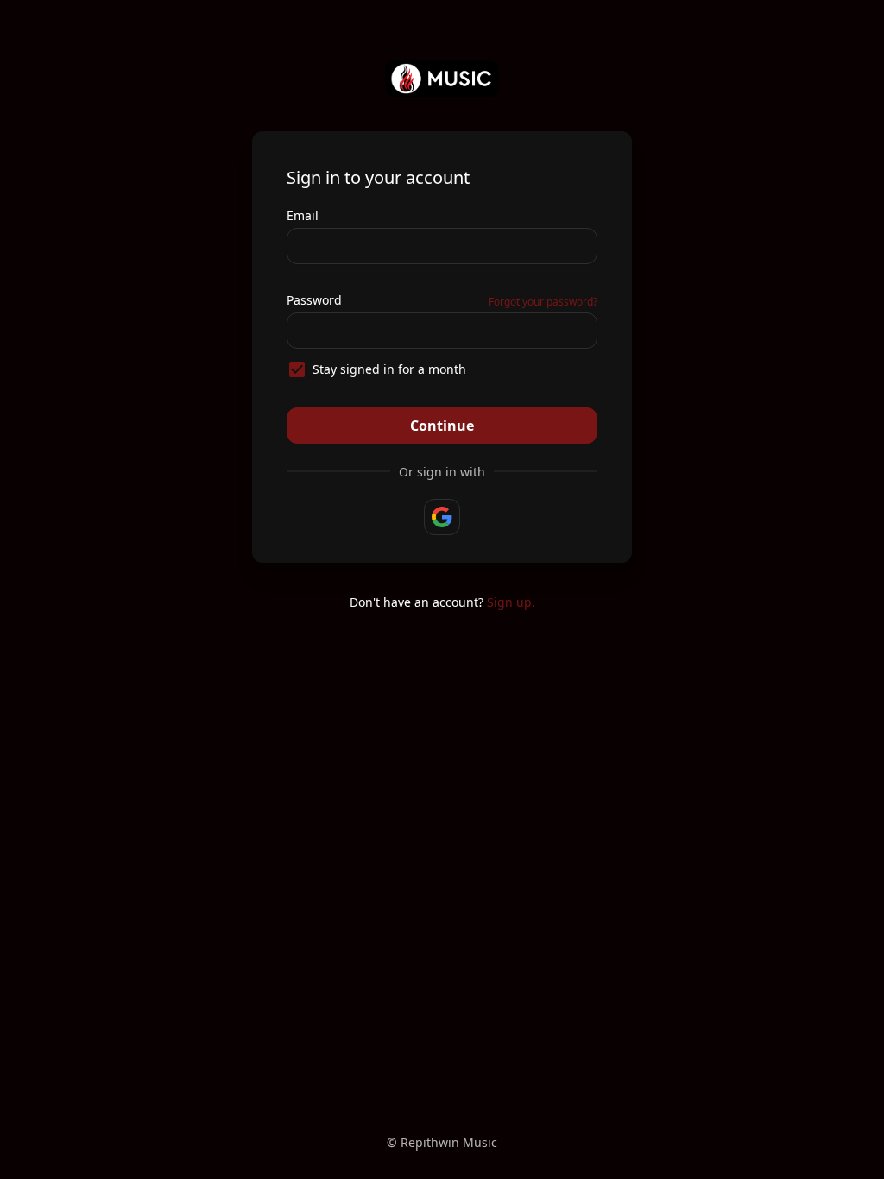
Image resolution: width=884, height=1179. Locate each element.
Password (314, 300)
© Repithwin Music (442, 1142)
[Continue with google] (442, 517)
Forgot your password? (543, 301)
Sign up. (511, 602)
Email (303, 215)
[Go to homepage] (442, 78)
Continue (442, 425)
